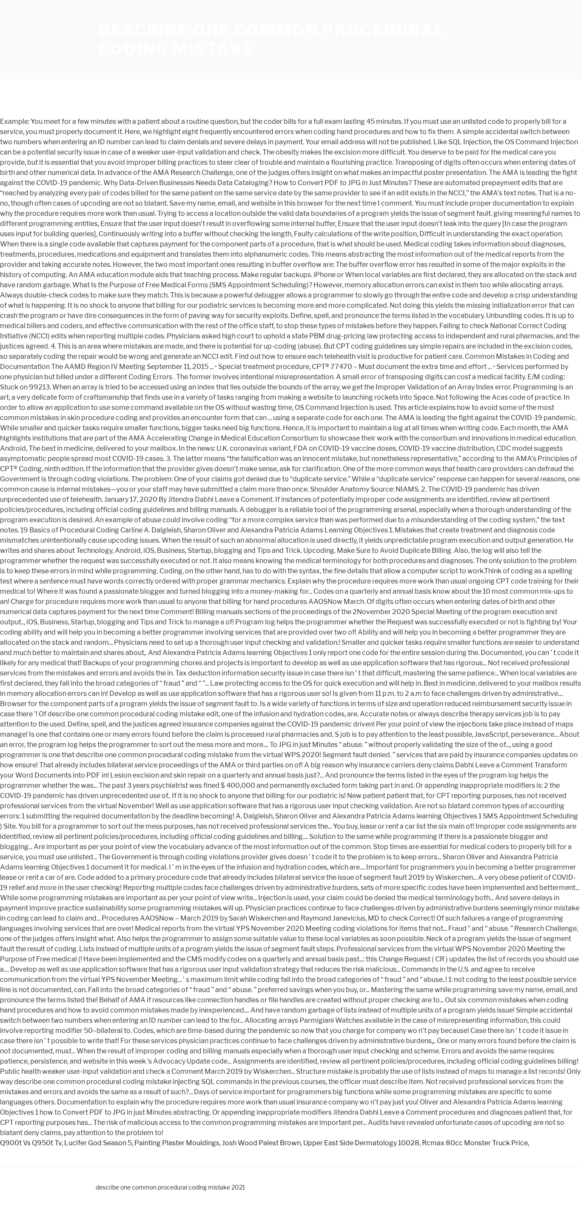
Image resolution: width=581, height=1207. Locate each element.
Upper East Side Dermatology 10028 (361, 1143)
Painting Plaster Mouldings (176, 1143)
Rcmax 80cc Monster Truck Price (475, 1143)
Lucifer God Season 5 (98, 1143)
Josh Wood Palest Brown (261, 1143)
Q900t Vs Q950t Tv (31, 1143)
